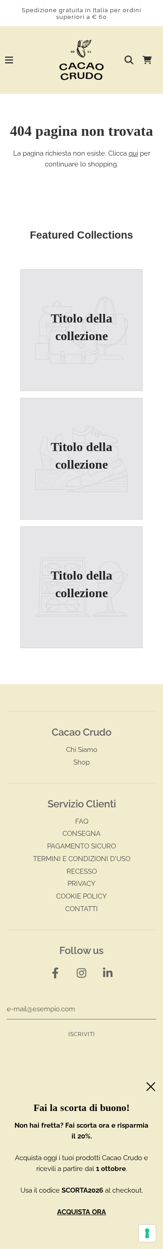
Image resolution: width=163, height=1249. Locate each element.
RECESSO (82, 871)
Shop (81, 762)
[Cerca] (129, 60)
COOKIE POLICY (81, 896)
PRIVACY (81, 884)
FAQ (81, 821)
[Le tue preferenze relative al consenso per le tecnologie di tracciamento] (147, 1233)
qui (133, 153)
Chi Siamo (81, 750)
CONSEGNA (81, 834)
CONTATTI (81, 909)
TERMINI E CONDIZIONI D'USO (81, 859)
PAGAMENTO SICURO (81, 846)
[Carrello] (147, 60)
